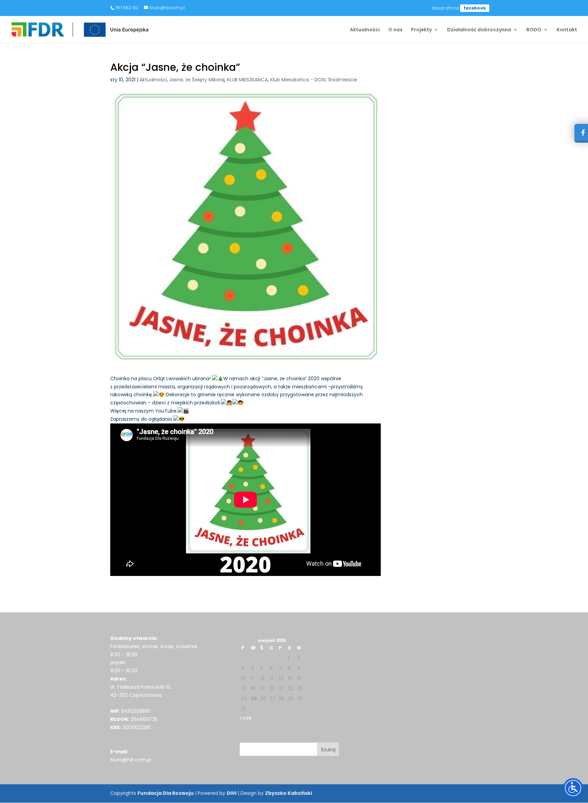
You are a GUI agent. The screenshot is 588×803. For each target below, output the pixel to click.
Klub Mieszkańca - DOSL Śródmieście (313, 79)
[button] (328, 749)
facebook (474, 8)
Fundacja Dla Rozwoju (165, 793)
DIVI (231, 793)
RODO (533, 30)
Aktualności (365, 30)
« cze (245, 717)
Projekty (421, 30)
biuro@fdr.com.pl (130, 759)
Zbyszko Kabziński (288, 793)
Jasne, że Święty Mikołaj (197, 79)
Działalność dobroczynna (479, 30)
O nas (395, 30)
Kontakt (567, 30)
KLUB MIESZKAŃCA (247, 79)
